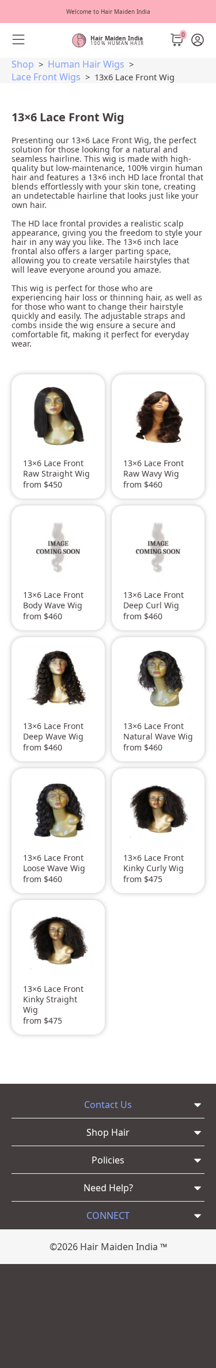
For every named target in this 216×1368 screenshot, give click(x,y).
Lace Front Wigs (46, 76)
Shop (23, 64)
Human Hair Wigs (86, 64)
